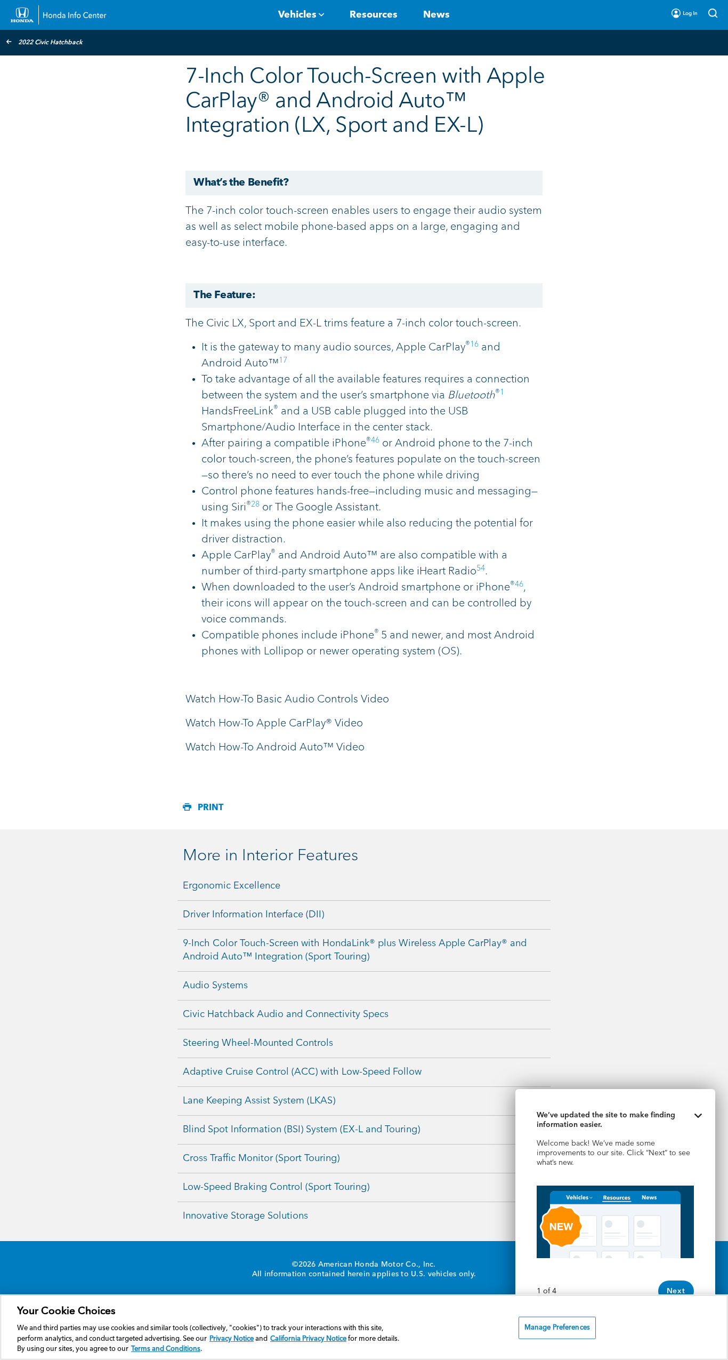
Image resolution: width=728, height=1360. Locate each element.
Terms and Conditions (165, 1349)
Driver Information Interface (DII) (253, 914)
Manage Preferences (557, 1327)
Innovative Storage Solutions (245, 1216)
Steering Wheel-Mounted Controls (258, 1043)
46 (375, 440)
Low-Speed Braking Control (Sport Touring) (276, 1187)
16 (474, 344)
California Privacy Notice (308, 1338)
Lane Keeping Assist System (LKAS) (259, 1101)
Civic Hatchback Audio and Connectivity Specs (286, 1014)
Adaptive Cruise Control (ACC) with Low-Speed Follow (302, 1072)
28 (255, 504)
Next (676, 1291)
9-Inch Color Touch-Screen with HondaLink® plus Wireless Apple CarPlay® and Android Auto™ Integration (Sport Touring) (355, 950)
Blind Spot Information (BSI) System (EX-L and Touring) (301, 1129)
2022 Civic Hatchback (50, 42)
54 (480, 568)
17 (283, 360)
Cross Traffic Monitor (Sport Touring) (261, 1158)
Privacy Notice (231, 1338)
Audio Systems (215, 985)
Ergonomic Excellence (231, 886)
